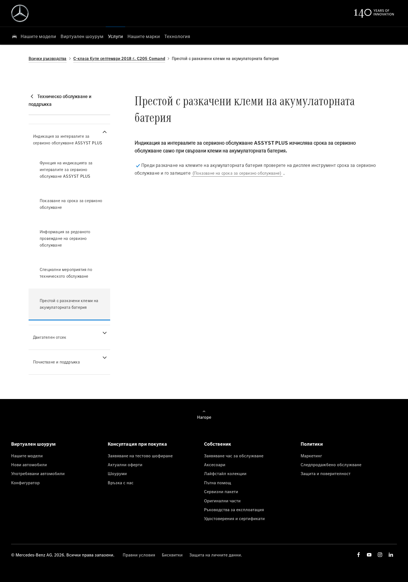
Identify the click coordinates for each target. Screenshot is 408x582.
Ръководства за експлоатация (234, 509)
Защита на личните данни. (215, 555)
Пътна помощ (217, 482)
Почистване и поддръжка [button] (56, 362)
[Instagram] (380, 554)
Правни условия (139, 555)
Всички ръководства (48, 58)
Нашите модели (27, 455)
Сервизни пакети (221, 491)
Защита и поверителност (326, 473)
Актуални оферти (125, 464)
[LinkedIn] (390, 554)
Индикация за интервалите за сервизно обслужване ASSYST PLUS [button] (67, 139)
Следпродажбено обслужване (331, 464)
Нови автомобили (29, 464)
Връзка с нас (121, 482)
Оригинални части (222, 500)
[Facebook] (358, 554)
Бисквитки (172, 555)
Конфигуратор (25, 482)
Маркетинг (311, 455)
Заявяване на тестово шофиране (140, 455)
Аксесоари (214, 464)
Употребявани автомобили (38, 473)
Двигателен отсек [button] (49, 337)
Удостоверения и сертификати (234, 518)
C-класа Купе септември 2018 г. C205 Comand (119, 58)
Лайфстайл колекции (225, 473)
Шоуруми (117, 473)
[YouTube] (369, 554)
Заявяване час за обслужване (233, 455)
